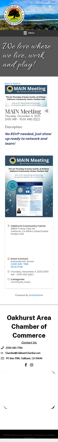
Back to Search (12, 83)
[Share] (47, 111)
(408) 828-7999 (19, 264)
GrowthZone (36, 295)
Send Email (17, 266)
